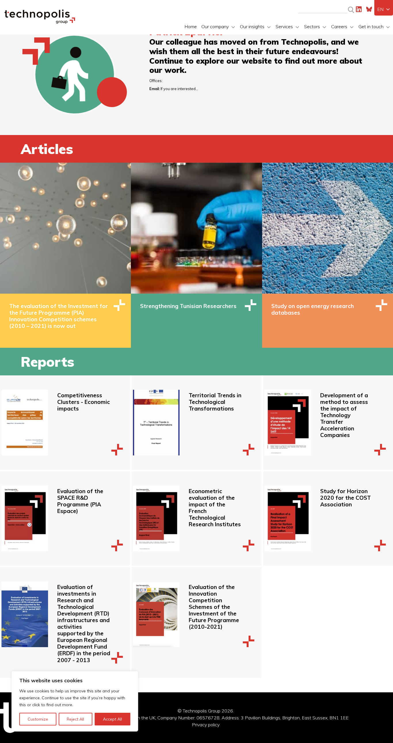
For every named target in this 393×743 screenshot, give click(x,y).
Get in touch (371, 26)
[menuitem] (383, 9)
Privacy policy (206, 724)
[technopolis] (40, 22)
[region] (75, 701)
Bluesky (369, 9)
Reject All (75, 719)
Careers (339, 26)
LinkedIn (359, 9)
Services (284, 26)
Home (190, 26)
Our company (215, 26)
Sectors (312, 26)
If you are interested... (179, 88)
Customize (38, 719)
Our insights (252, 26)
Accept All (112, 719)
